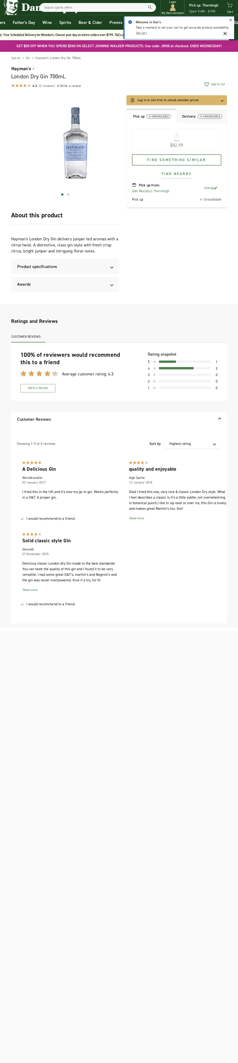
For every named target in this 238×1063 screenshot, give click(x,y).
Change (209, 188)
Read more (136, 518)
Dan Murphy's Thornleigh (150, 191)
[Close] (230, 20)
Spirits (65, 22)
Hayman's (21, 69)
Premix (115, 22)
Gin (28, 58)
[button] (172, 7)
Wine (47, 22)
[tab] (151, 116)
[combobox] (98, 7)
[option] (75, 143)
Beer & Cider (90, 22)
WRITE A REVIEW (38, 388)
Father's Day (24, 22)
